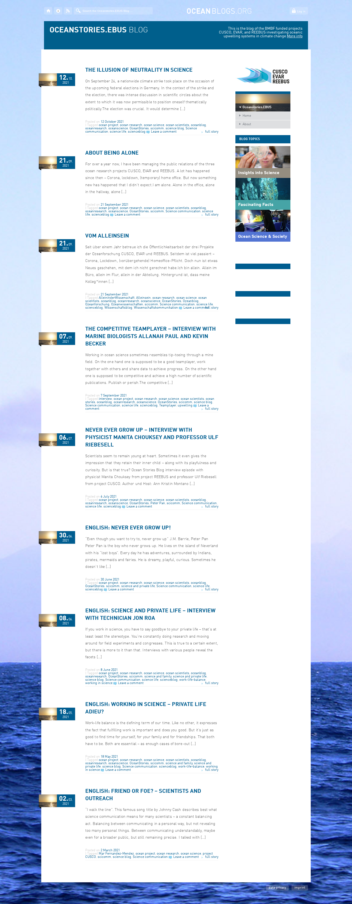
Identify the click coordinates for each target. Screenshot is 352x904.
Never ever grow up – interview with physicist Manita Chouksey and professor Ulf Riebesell (151, 438)
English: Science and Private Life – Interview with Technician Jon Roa (150, 614)
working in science (98, 683)
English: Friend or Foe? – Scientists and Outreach (143, 795)
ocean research (131, 125)
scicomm (157, 128)
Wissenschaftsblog (118, 307)
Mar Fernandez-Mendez (116, 853)
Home (247, 116)
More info (294, 36)
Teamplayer (167, 405)
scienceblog (136, 131)
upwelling (185, 405)
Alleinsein (143, 298)
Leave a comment (164, 131)
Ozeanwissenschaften (127, 304)
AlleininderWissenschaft (116, 298)
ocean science (154, 125)
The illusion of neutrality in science (139, 70)
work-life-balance (192, 680)
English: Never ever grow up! (128, 528)
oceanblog (198, 125)
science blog (175, 128)
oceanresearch (96, 128)
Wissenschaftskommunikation (156, 307)
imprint (299, 887)
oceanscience (118, 128)
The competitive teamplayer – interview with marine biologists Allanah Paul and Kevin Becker (150, 337)
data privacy (277, 887)
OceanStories (139, 128)
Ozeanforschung (97, 304)
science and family (157, 676)
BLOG (99, 30)
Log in (301, 11)
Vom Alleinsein (107, 236)
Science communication (183, 211)
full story (211, 131)
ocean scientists (177, 125)
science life (118, 131)
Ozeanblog (191, 301)
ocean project (108, 125)
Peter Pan (157, 503)
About (247, 124)
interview (105, 399)
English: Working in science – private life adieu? (145, 708)
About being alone (112, 153)
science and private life (138, 586)
